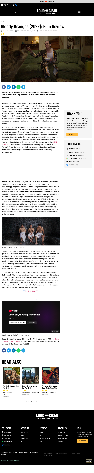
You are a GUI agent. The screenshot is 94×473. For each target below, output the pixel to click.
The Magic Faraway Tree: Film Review (11, 387)
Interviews (61, 432)
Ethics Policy (48, 453)
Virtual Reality (44, 438)
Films (2, 21)
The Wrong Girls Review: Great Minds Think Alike (50, 387)
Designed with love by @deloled (10, 460)
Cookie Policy (48, 456)
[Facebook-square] (2, 5)
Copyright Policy (61, 453)
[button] (14, 11)
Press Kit (24, 435)
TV (40, 435)
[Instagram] (5, 5)
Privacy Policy (76, 453)
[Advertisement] (31, 167)
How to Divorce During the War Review (29, 387)
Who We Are (24, 432)
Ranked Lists (62, 438)
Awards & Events (63, 435)
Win (40, 441)
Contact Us (24, 438)
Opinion (60, 441)
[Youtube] (13, 5)
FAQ (22, 441)
